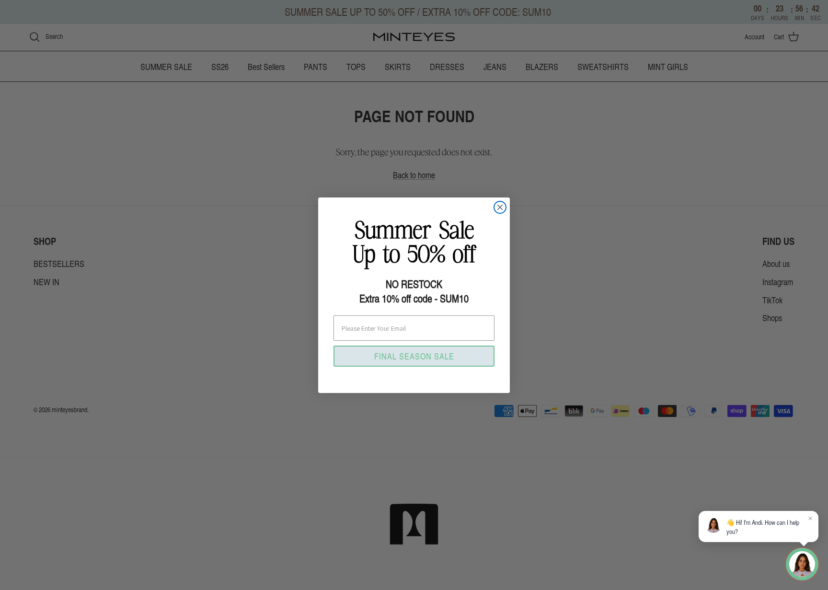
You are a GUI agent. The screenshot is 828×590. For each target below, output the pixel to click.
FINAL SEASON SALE (414, 356)
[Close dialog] (500, 207)
